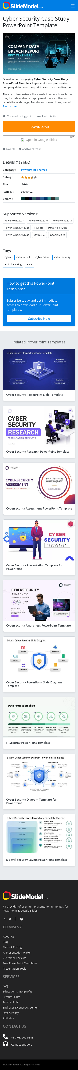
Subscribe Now (39, 319)
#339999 (49, 198)
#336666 (34, 198)
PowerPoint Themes (34, 170)
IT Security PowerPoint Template (28, 743)
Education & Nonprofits (17, 991)
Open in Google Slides (49, 139)
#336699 (42, 198)
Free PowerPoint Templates (20, 963)
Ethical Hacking (13, 264)
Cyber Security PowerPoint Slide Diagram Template (34, 684)
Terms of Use (11, 1002)
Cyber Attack (23, 257)
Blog (5, 942)
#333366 (38, 198)
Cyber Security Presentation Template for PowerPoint (34, 567)
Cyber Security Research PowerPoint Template (37, 451)
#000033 (30, 198)
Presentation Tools (14, 968)
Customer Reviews (14, 958)
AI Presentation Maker (17, 952)
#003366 (46, 198)
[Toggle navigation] (68, 5)
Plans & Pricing (12, 947)
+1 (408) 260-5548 (22, 1037)
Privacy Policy (11, 997)
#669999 (57, 198)
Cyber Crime (42, 257)
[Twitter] (10, 919)
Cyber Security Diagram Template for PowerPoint (31, 801)
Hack (29, 264)
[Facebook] (15, 919)
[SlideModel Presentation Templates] (23, 5)
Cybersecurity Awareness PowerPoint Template (38, 625)
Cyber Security (62, 257)
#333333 (53, 198)
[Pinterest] (21, 919)
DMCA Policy (11, 1013)
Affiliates (8, 1018)
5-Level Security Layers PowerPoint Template (37, 860)
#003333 (23, 198)
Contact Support (21, 1044)
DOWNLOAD (39, 127)
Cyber (8, 257)
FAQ (5, 986)
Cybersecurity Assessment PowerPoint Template (39, 508)
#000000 (27, 198)
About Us (8, 936)
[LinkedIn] (4, 919)
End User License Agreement (21, 1007)
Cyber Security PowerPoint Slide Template (34, 395)
